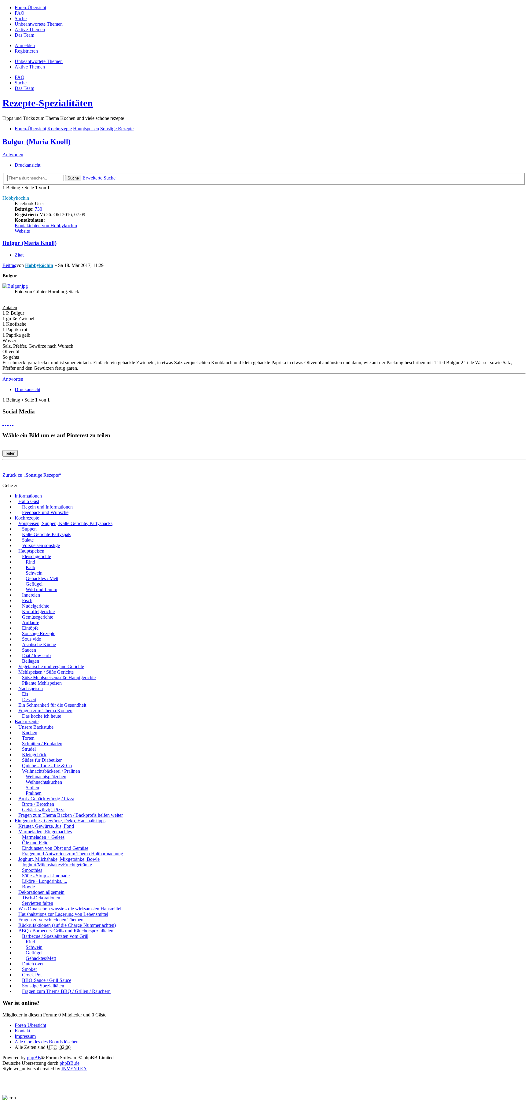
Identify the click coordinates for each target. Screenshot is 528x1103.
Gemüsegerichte (37, 617)
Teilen (10, 453)
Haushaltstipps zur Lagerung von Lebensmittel (63, 914)
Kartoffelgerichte (38, 611)
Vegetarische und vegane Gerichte (51, 666)
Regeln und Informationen (47, 506)
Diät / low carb (36, 655)
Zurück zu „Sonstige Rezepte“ (31, 475)
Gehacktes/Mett (41, 958)
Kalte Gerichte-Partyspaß (46, 534)
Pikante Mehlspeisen (42, 683)
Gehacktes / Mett (42, 578)
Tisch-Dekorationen (41, 897)
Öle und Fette (35, 842)
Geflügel (34, 584)
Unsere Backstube (35, 727)
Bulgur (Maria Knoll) (36, 142)
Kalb (30, 567)
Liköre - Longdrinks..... (44, 881)
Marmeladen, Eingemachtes (45, 831)
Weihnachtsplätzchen (46, 776)
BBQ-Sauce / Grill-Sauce (46, 980)
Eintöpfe (30, 628)
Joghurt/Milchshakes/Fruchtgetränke (57, 864)
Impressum (25, 1036)
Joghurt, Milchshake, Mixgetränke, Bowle (59, 859)
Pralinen (34, 793)
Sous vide (31, 639)
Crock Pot (32, 974)
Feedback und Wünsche (45, 512)
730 (38, 209)
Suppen (29, 528)
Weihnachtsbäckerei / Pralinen (51, 771)
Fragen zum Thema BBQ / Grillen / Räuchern (66, 991)
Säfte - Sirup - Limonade (46, 875)
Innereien (31, 595)
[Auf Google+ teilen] (8, 423)
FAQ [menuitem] (19, 13)
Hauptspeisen (31, 550)
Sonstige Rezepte (38, 633)
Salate (28, 539)
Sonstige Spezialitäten (43, 985)
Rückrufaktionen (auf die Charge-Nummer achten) (67, 925)
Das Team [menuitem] (24, 35)
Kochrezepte (27, 517)
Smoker (29, 969)
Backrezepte (26, 721)
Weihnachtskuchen (44, 782)
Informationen (28, 495)
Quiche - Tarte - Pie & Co (47, 765)
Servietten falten (37, 903)
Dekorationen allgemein (41, 892)
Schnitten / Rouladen (42, 743)
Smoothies (32, 870)
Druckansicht (27, 165)
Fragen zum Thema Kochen (45, 710)
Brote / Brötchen (38, 804)
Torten (28, 738)
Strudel (29, 749)
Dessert (29, 699)
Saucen (29, 650)
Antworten (12, 154)
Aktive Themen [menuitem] (30, 29)
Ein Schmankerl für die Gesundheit (52, 705)
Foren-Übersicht (30, 1025)
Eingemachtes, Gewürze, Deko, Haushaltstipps (60, 820)
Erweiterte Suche (99, 177)
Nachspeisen (30, 688)
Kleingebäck (34, 754)
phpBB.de (69, 1063)
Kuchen (29, 732)
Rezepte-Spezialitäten (47, 103)
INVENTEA (74, 1068)
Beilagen (30, 661)
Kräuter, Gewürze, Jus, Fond (46, 826)
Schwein (34, 573)
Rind (30, 561)
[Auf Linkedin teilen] (10, 423)
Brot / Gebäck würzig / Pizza (46, 798)
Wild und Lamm (41, 589)
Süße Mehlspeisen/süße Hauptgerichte (59, 677)
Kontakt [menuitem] (22, 1030)
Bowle (28, 886)
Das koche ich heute (41, 716)
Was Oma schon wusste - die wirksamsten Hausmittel (69, 908)
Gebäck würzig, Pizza (43, 809)
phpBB (34, 1057)
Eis (25, 694)
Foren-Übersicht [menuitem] (30, 7)
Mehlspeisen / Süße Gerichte (46, 672)
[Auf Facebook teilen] (3, 423)
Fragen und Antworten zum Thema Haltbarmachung (72, 853)
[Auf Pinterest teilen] (12, 423)
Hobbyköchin (15, 198)
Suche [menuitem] (21, 18)
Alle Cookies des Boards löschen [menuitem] (47, 1041)
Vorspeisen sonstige (41, 545)
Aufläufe (30, 622)
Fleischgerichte (36, 556)
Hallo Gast (28, 501)
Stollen (32, 787)
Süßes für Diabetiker (42, 760)
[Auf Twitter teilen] (5, 423)
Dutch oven (33, 963)
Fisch (27, 600)
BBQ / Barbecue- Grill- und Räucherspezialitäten (65, 930)
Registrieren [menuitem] (26, 51)
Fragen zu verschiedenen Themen (50, 919)
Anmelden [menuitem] (25, 45)
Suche (73, 178)
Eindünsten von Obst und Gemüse (55, 848)
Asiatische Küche (39, 644)
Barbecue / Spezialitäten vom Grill (55, 936)
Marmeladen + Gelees (43, 837)
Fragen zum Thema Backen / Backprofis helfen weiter (70, 815)
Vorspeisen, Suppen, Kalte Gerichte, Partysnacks (65, 523)
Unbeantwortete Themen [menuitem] (39, 24)
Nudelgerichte (35, 606)
